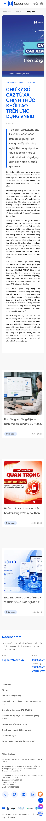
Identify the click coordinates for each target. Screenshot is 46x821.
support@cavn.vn (13, 660)
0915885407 (38, 667)
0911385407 (38, 670)
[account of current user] (5, 4)
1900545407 (38, 660)
